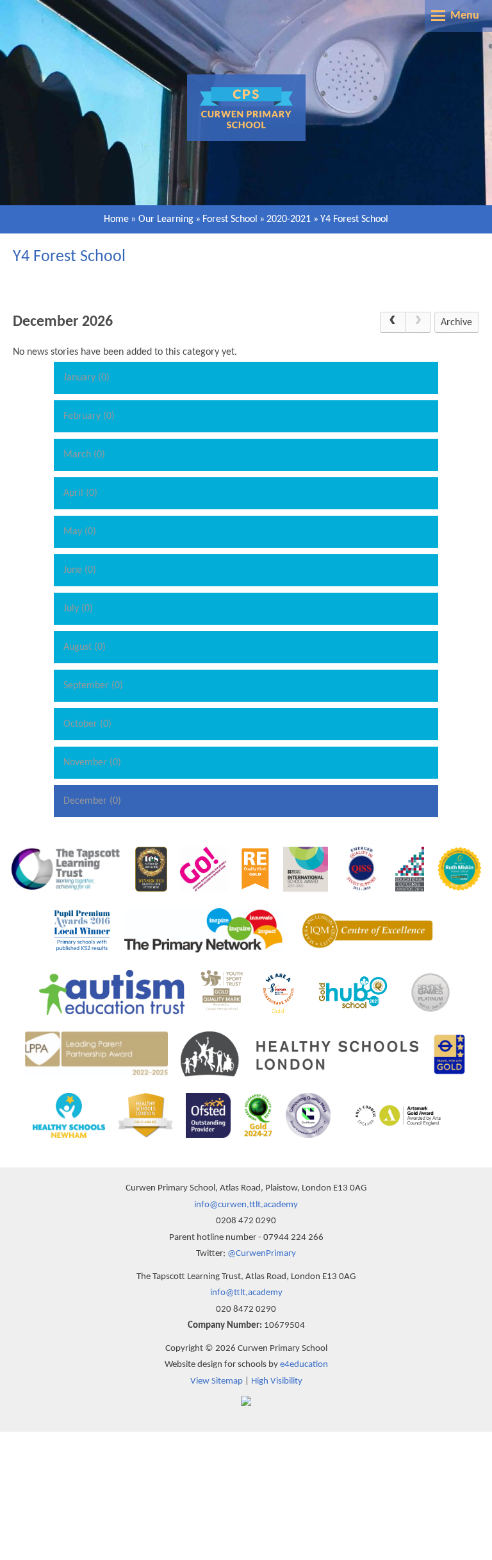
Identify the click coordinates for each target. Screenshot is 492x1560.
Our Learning (165, 219)
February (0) (89, 416)
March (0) (84, 455)
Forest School (230, 219)
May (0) (79, 532)
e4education (304, 1364)
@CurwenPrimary (261, 1254)
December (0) (92, 801)
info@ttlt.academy (246, 1293)
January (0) (86, 378)
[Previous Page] (393, 323)
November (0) (92, 763)
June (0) (79, 570)
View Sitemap (216, 1381)
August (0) (84, 647)
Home (116, 219)
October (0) (87, 724)
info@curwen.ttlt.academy (246, 1205)
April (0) (80, 493)
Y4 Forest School (354, 219)
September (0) (93, 686)
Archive (456, 323)
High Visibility (276, 1381)
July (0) (78, 609)
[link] (418, 323)
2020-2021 (288, 219)
